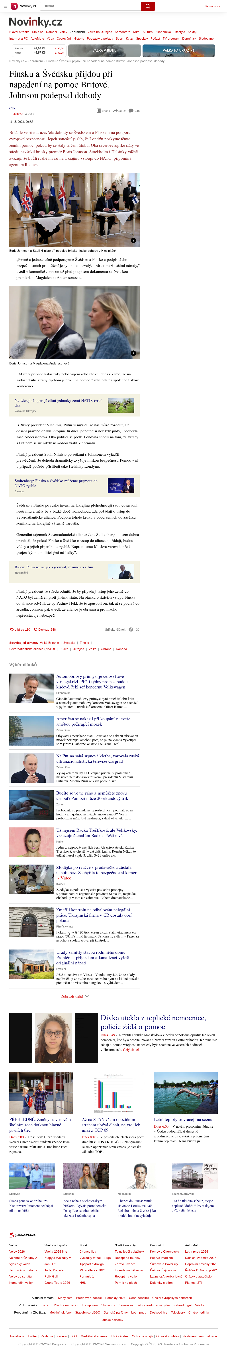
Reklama (47, 1336)
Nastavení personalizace (199, 1336)
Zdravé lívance (125, 1264)
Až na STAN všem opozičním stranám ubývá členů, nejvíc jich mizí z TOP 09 (111, 1124)
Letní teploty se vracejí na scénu (183, 1119)
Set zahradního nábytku (153, 1305)
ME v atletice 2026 (93, 1270)
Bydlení (61, 969)
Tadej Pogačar (55, 1270)
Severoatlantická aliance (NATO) (32, 649)
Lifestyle (179, 32)
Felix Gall (51, 1276)
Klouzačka (126, 1305)
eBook (106, 111)
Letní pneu (138, 1312)
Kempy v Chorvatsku (164, 1251)
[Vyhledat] (148, 6)
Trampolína (90, 1305)
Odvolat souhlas (167, 1336)
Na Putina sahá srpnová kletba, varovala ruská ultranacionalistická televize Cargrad (97, 758)
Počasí (155, 38)
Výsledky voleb (19, 1264)
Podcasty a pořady (100, 38)
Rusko (63, 649)
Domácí (51, 32)
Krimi (136, 32)
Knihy (60, 841)
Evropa (19, 491)
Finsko (84, 642)
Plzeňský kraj (64, 926)
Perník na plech (126, 1282)
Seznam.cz (212, 6)
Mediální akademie (94, 1336)
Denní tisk (189, 38)
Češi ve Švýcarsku (163, 1270)
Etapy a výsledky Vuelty (61, 1257)
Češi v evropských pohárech (172, 1298)
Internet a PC (18, 38)
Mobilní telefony (60, 1312)
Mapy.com (65, 1298)
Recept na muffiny (127, 1257)
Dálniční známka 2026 (200, 1257)
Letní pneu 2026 (196, 1251)
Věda (50, 38)
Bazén (45, 1305)
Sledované (206, 38)
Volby (63, 32)
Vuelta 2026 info (56, 1251)
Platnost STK (194, 1282)
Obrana (106, 649)
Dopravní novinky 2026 (201, 1264)
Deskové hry (158, 1312)
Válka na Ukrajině (100, 32)
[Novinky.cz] (36, 23)
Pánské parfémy (111, 1320)
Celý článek (131, 1049)
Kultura (148, 32)
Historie (79, 38)
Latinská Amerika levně (166, 1276)
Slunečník (108, 1305)
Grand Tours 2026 (57, 1282)
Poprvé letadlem (161, 1257)
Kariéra (62, 1336)
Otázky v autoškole (198, 1276)
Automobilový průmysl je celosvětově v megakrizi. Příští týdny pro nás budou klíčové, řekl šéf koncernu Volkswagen (92, 681)
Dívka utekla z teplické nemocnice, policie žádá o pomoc (153, 1021)
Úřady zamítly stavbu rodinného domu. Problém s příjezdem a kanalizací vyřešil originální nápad (93, 957)
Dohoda (121, 649)
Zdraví (60, 804)
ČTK (12, 108)
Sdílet (122, 111)
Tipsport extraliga (92, 1264)
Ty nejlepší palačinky (129, 1251)
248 (137, 111)
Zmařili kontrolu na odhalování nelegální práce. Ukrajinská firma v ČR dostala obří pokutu (94, 915)
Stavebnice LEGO (87, 1312)
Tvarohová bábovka (129, 1270)
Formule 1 (87, 1276)
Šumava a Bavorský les (166, 1264)
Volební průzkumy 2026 (25, 1257)
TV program (171, 38)
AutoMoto (37, 38)
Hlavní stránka (19, 32)
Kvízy (129, 38)
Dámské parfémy (116, 1312)
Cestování (64, 38)
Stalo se (37, 32)
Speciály (142, 38)
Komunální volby (21, 1282)
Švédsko (69, 642)
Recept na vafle (126, 1276)
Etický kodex (119, 1336)
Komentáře (122, 32)
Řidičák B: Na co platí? (201, 1270)
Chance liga (88, 1251)
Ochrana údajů (142, 1336)
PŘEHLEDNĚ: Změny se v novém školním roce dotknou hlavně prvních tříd (40, 1124)
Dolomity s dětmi (161, 1282)
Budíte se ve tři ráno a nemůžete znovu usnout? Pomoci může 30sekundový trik (92, 795)
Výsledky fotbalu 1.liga (95, 1257)
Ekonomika (163, 32)
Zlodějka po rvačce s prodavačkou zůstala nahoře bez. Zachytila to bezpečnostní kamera (97, 869)
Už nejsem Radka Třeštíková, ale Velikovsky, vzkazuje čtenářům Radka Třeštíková (96, 832)
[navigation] (5, 6)
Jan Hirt (50, 1264)
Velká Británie (49, 642)
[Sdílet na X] (137, 629)
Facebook (17, 1336)
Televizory (178, 1312)
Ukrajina (78, 649)
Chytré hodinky (198, 1312)
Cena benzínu (139, 1298)
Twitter (32, 1336)
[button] (74, 210)
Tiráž (73, 1336)
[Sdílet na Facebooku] (131, 629)
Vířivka (200, 1305)
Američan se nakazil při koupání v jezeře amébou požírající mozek (93, 721)
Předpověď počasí (89, 1298)
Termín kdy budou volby (26, 1270)
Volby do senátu (20, 1276)
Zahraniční (77, 32)
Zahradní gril (183, 1305)
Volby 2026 (17, 1251)
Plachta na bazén (66, 1305)
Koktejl (192, 32)
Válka (92, 649)
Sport (119, 38)
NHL (83, 1282)
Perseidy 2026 (115, 1298)
